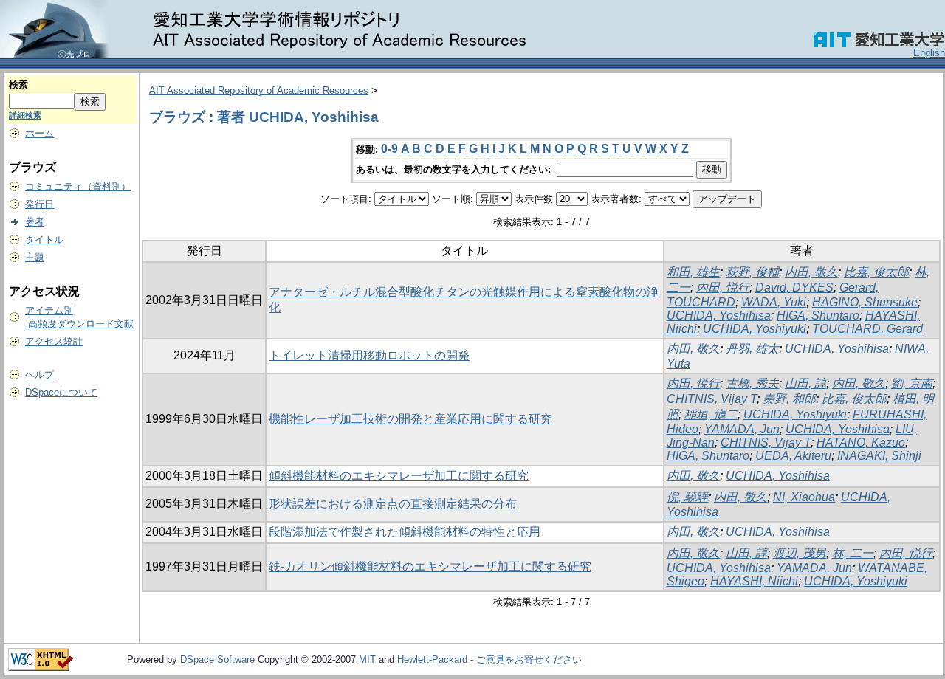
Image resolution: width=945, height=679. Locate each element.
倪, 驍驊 (687, 497)
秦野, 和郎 (789, 399)
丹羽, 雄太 (752, 348)
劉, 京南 (911, 383)
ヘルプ (39, 374)
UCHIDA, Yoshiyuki (754, 329)
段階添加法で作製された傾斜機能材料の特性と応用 (404, 531)
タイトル (44, 239)
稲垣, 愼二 (711, 414)
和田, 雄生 (693, 272)
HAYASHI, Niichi (754, 581)
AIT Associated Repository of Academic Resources (258, 90)
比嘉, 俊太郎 (876, 272)
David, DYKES (794, 287)
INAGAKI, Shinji (879, 455)
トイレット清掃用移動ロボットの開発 (369, 355)
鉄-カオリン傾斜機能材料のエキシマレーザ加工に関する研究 (430, 566)
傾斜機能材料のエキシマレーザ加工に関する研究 (399, 475)
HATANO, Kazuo (861, 442)
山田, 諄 (805, 383)
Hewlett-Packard (432, 659)
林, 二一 (852, 553)
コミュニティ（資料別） (78, 186)
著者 (34, 221)
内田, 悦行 (722, 287)
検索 (18, 84)
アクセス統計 (54, 341)
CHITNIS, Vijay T (712, 399)
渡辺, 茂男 (799, 553)
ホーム (39, 133)
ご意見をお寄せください (529, 659)
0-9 (389, 148)
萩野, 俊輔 (752, 272)
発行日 (39, 204)
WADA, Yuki (773, 302)
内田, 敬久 (811, 272)
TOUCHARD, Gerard (867, 329)
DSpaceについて (61, 392)
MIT (367, 659)
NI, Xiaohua (804, 497)
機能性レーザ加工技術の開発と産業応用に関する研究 (410, 419)
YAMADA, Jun (742, 429)
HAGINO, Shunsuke (865, 302)
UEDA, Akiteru (793, 455)
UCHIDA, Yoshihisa (719, 315)
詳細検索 (25, 115)
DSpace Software (217, 659)
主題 (34, 257)
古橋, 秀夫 (752, 383)
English (929, 52)
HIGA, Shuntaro (818, 315)
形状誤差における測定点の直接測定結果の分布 (393, 503)
